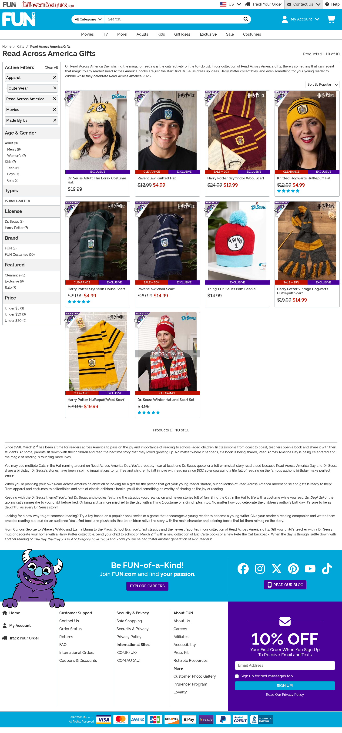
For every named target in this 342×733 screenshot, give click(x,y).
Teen (10, 168)
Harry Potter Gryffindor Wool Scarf (235, 178)
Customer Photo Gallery (195, 676)
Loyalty (180, 692)
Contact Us (303, 4)
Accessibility (185, 644)
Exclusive (12, 281)
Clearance (12, 275)
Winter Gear (14, 201)
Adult (9, 143)
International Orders (76, 652)
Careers (180, 629)
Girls (10, 180)
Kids (8, 162)
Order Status (70, 629)
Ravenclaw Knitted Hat (156, 178)
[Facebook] (243, 569)
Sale (8, 288)
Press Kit (181, 652)
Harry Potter (14, 228)
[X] (276, 569)
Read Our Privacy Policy (285, 695)
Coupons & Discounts (78, 660)
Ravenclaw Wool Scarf (155, 289)
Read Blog (287, 585)
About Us (182, 621)
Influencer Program (190, 684)
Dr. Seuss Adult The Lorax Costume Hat (97, 180)
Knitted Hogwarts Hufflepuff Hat (304, 178)
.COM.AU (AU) (129, 660)
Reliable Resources (191, 660)
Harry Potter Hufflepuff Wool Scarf (96, 400)
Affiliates (181, 637)
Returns (66, 637)
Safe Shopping (129, 621)
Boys (11, 174)
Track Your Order (267, 4)
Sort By (319, 84)
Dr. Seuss (12, 222)
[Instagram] (259, 569)
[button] (300, 19)
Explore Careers (147, 586)
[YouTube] (310, 569)
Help (335, 4)
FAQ (63, 644)
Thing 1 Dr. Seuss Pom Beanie (231, 289)
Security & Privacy (133, 629)
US (231, 4)
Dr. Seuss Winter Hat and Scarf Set (165, 400)
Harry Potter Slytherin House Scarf (96, 289)
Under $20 (13, 321)
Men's (11, 149)
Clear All (51, 68)
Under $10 (13, 314)
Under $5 (12, 308)
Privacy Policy (129, 637)
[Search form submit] (246, 19)
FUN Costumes (16, 255)
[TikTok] (326, 569)
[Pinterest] (293, 569)
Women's (14, 156)
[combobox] (173, 19)
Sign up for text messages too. (267, 676)
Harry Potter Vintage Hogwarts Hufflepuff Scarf (302, 291)
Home (14, 613)
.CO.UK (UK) (127, 652)
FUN (8, 248)
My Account (20, 625)
